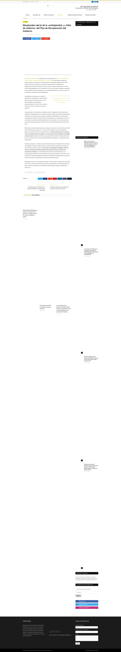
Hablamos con (36, 15)
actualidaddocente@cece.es (65, 635)
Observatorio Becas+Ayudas (75, 15)
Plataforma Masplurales (32, 78)
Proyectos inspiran (49, 15)
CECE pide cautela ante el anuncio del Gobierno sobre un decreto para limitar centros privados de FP (91, 358)
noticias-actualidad (39, 172)
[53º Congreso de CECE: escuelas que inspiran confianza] (47, 251)
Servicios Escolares (90, 15)
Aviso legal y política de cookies (91, 650)
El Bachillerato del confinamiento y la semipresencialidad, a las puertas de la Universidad (36, 188)
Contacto (32, 1)
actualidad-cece (29, 172)
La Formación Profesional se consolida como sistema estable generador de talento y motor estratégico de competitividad (91, 251)
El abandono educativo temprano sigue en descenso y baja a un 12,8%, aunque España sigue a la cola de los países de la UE (91, 467)
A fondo (27, 15)
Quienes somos (26, 1)
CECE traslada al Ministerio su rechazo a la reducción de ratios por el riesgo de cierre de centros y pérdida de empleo (30, 213)
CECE (36, 1)
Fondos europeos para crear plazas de (61, 98)
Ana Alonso (30, 34)
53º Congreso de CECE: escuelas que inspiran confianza (45, 307)
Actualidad (60, 15)
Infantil (54, 100)
